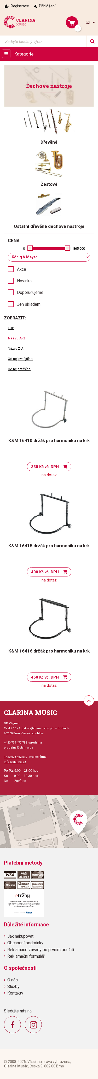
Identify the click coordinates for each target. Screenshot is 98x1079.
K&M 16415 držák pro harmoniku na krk (49, 545)
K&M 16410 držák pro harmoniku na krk (49, 440)
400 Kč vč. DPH (45, 572)
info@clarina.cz (15, 762)
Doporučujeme (30, 292)
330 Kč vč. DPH (45, 466)
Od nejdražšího (19, 369)
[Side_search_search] (92, 41)
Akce (21, 269)
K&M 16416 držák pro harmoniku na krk (49, 651)
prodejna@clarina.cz (18, 747)
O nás (12, 979)
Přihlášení (47, 6)
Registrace (20, 6)
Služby (13, 986)
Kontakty (15, 993)
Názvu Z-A (16, 348)
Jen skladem (29, 304)
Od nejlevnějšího (20, 359)
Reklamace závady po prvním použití (40, 949)
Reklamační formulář (25, 956)
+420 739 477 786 (15, 742)
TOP (11, 328)
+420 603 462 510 (15, 757)
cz (88, 22)
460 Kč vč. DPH (45, 677)
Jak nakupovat (20, 936)
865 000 (79, 248)
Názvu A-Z (17, 338)
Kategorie (23, 54)
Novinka (24, 280)
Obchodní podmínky (25, 942)
